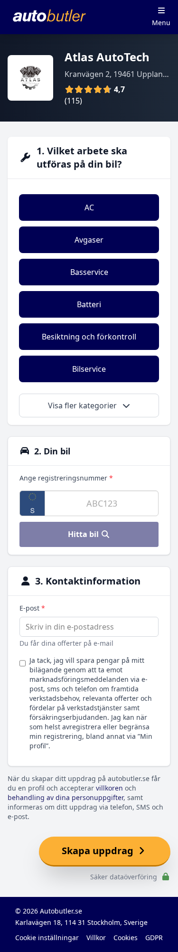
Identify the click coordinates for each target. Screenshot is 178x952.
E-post (32, 608)
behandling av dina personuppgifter (65, 797)
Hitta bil (84, 534)
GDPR (154, 937)
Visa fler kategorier (83, 405)
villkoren (109, 787)
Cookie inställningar (47, 937)
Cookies (125, 937)
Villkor (96, 937)
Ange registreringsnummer (66, 477)
